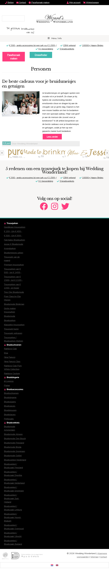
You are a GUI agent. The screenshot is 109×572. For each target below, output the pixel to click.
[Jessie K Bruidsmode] (98, 154)
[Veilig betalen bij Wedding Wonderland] (27, 556)
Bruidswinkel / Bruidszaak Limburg (13, 508)
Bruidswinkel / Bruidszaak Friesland (13, 466)
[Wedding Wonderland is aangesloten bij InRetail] (5, 556)
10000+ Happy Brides (92, 45)
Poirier (7, 385)
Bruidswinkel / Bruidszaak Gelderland (14, 481)
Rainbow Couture (12, 373)
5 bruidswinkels (67, 48)
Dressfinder (41, 55)
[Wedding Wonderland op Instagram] (54, 204)
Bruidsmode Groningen (14, 451)
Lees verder (52, 136)
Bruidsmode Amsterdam (9, 428)
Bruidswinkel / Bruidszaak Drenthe (13, 473)
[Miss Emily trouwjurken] (76, 154)
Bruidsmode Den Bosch (15, 438)
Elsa (6, 353)
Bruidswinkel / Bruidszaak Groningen (14, 489)
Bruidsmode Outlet (13, 455)
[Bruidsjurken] (11, 154)
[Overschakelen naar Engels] (57, 565)
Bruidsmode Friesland (14, 442)
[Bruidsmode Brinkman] (54, 154)
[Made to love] (33, 153)
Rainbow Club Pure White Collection (13, 367)
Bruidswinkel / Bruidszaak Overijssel (14, 527)
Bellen (10, 2)
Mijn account (75, 2)
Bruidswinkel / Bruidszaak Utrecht (13, 534)
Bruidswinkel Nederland (15, 459)
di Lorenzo (9, 381)
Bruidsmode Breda (12, 447)
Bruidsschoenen (11, 393)
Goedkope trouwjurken (14, 227)
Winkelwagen (92, 2)
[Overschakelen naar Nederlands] (51, 565)
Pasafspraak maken (40, 2)
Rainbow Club (10, 348)
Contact (22, 2)
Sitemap (94, 556)
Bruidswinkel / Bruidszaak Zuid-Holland (11, 498)
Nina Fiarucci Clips (12, 361)
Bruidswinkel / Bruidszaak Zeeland (13, 542)
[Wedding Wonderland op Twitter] (65, 204)
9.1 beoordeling (45, 48)
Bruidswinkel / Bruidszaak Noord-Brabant (12, 517)
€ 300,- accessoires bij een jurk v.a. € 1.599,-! (32, 45)
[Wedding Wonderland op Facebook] (44, 204)
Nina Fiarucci (9, 357)
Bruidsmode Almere (13, 434)
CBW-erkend (69, 45)
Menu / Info (56, 38)
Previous (2, 152)
